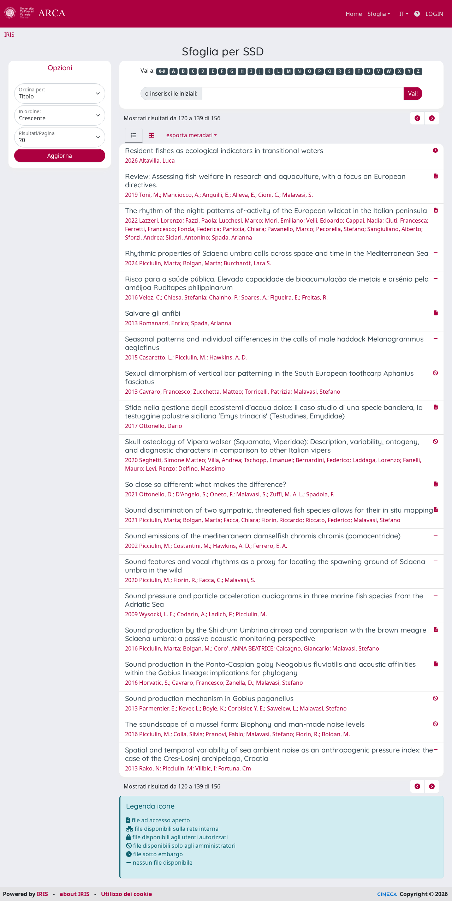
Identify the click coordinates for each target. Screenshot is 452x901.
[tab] (134, 135)
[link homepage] (38, 13)
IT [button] (401, 14)
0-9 (162, 71)
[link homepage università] (84, 13)
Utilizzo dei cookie (126, 894)
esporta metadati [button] (189, 135)
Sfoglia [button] (377, 14)
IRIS (9, 34)
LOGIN (434, 14)
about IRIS (74, 894)
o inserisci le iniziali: (171, 93)
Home (354, 14)
